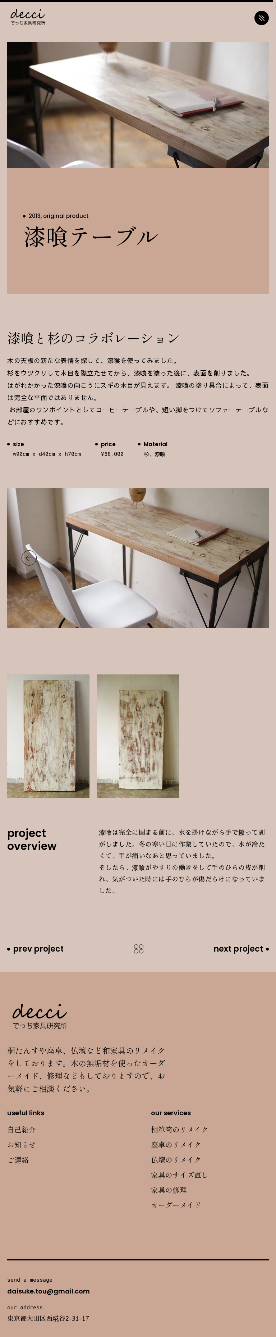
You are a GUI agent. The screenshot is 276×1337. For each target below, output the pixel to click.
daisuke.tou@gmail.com (48, 1291)
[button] (29, 558)
